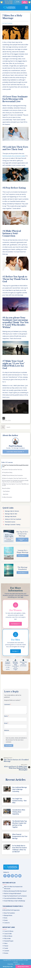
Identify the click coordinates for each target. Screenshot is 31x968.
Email (6, 723)
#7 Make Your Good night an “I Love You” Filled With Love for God (15, 484)
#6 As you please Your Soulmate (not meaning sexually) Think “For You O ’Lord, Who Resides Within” (15, 481)
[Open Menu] (26, 7)
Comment (7, 704)
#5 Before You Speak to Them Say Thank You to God (14, 478)
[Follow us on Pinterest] (19, 875)
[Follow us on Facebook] (5, 875)
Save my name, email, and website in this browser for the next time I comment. (16, 740)
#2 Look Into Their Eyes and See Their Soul (12, 469)
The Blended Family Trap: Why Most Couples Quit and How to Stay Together (19, 824)
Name (6, 716)
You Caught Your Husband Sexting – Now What (19, 801)
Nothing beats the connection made (13, 156)
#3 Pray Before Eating (7, 472)
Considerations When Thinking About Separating (18, 812)
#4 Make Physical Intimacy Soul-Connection (12, 475)
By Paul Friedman (7, 23)
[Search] (3, 427)
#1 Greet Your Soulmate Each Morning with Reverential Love (15, 466)
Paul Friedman (6, 491)
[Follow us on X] (8, 875)
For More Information (7, 497)
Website (6, 730)
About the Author (6, 488)
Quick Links (5, 494)
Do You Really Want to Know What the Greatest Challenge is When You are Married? (19, 849)
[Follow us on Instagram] (12, 875)
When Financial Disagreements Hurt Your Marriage (19, 836)
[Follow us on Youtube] (16, 875)
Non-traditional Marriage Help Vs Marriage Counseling (19, 789)
